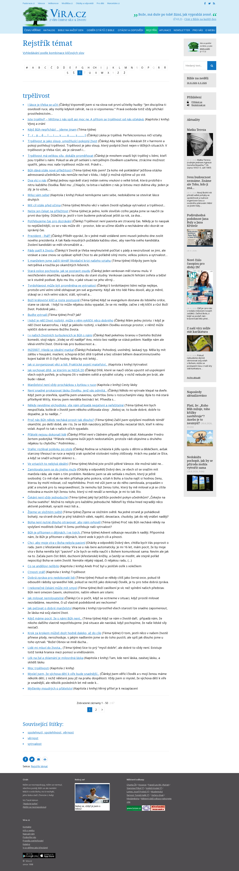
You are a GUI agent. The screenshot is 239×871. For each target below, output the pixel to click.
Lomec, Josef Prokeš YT (138, 791)
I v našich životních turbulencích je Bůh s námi (60, 335)
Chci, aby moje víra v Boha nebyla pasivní (56, 543)
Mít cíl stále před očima (44, 205)
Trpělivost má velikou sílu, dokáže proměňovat (60, 156)
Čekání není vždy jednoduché (48, 497)
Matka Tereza (196, 130)
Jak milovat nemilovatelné (46, 598)
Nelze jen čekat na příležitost (48, 211)
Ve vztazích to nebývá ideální (48, 464)
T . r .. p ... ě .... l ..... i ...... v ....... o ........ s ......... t (57, 135)
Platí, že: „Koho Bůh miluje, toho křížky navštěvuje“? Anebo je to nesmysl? (198, 414)
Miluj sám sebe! (38, 195)
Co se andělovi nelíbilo (43, 566)
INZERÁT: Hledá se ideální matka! (51, 350)
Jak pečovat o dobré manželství (50, 608)
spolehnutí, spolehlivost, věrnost (51, 732)
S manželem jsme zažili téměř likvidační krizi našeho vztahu (69, 261)
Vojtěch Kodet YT (154, 788)
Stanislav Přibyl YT (135, 788)
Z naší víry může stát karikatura (198, 330)
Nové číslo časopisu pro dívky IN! (196, 263)
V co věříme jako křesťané (35, 847)
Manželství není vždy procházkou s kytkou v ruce (62, 385)
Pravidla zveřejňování (33, 840)
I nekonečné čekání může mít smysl (52, 588)
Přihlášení (194, 97)
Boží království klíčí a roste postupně (54, 300)
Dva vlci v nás (37, 180)
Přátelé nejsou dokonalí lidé (47, 434)
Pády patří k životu (41, 250)
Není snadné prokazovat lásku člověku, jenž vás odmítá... (67, 390)
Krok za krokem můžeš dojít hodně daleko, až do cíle (64, 633)
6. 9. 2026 (202, 82)
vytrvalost (35, 744)
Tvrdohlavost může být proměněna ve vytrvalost (62, 285)
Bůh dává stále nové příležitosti (50, 170)
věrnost (33, 738)
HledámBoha (133, 798)
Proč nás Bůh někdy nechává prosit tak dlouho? (61, 420)
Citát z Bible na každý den (200, 19)
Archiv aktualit (193, 377)
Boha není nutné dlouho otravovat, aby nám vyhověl (64, 522)
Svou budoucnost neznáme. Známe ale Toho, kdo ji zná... (199, 182)
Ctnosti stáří (36, 572)
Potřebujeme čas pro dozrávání (50, 221)
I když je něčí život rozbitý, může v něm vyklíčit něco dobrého (70, 320)
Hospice (142, 784)
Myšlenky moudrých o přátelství (50, 688)
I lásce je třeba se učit (43, 105)
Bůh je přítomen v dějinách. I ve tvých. (54, 532)
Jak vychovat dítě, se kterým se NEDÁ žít (56, 370)
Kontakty (27, 826)
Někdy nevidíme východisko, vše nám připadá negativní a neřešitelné (76, 405)
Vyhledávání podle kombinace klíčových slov (53, 53)
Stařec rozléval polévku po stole (50, 449)
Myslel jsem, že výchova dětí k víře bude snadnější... (63, 674)
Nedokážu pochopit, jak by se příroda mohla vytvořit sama (200, 462)
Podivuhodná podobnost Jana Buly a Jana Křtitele (197, 220)
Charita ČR (132, 784)
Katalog (26, 844)
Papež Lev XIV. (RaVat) (158, 784)
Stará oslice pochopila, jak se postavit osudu (59, 271)
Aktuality (193, 120)
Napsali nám (29, 833)
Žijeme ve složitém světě (45, 512)
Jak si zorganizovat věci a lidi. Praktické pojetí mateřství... (67, 364)
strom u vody (205, 49)
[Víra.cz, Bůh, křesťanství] (54, 16)
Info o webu (28, 830)
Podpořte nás (29, 837)
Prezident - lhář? (39, 236)
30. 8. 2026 (192, 82)
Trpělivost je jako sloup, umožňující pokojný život (62, 141)
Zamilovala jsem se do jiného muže (52, 469)
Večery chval (157, 795)
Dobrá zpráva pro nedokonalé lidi (51, 578)
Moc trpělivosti (38, 668)
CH (95, 67)
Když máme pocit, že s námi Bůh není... (55, 618)
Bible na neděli (197, 78)
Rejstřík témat (39, 766)
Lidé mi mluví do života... (45, 648)
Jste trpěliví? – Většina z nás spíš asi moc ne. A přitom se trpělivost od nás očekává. (86, 119)
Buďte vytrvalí (38, 315)
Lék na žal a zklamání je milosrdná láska (55, 658)
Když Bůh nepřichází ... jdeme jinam (52, 129)
